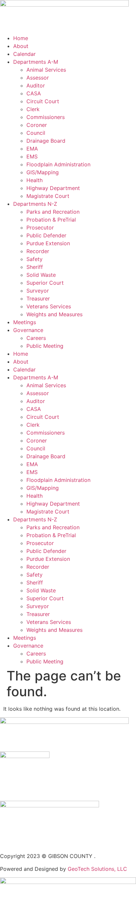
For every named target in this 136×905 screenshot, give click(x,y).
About (20, 46)
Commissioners (45, 117)
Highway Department (53, 188)
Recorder (37, 251)
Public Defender (46, 235)
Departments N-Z (35, 204)
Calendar (24, 54)
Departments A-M (35, 62)
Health (34, 180)
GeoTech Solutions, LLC (97, 869)
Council (35, 133)
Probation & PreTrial (51, 219)
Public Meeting (44, 346)
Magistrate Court (47, 196)
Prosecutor (40, 227)
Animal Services (46, 69)
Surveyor (37, 290)
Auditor (35, 85)
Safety (34, 259)
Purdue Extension (48, 243)
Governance (28, 330)
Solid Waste (41, 275)
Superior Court (45, 282)
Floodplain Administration (58, 164)
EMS (32, 156)
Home (20, 38)
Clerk (33, 109)
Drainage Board (45, 140)
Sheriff (34, 267)
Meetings (24, 322)
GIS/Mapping (42, 172)
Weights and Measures (54, 314)
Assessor (37, 77)
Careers (36, 338)
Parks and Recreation (53, 211)
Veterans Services (48, 306)
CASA (33, 93)
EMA (32, 148)
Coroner (36, 125)
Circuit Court (42, 101)
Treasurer (38, 298)
